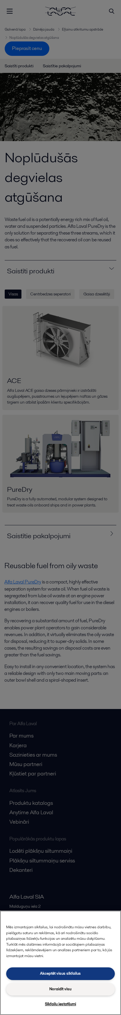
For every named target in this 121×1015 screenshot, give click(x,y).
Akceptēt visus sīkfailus (60, 973)
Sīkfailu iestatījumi (60, 1004)
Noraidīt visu (60, 989)
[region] (60, 963)
